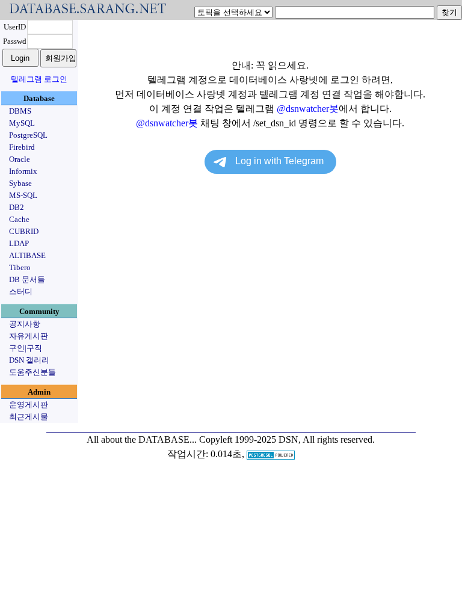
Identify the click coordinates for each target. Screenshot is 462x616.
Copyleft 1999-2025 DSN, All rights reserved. (287, 439)
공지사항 (24, 323)
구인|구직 (25, 348)
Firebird (22, 147)
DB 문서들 (27, 279)
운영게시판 (28, 404)
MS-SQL (23, 195)
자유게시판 (28, 335)
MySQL (22, 123)
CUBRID (23, 231)
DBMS (20, 111)
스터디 (20, 291)
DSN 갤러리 (29, 360)
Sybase (20, 183)
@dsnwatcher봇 (308, 108)
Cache (19, 219)
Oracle (19, 159)
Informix (23, 171)
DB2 (16, 207)
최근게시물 (28, 416)
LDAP (19, 243)
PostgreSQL (28, 135)
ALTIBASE (27, 255)
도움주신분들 (32, 372)
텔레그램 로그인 (39, 79)
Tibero (20, 267)
